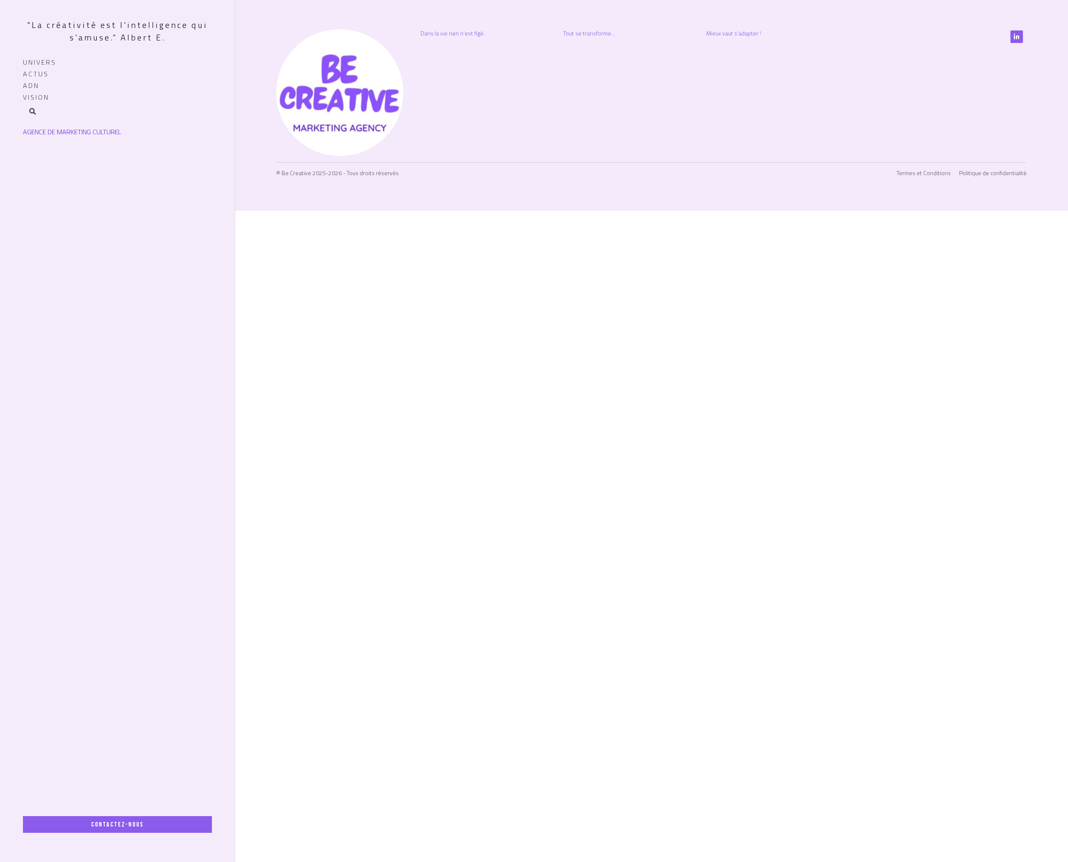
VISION (36, 97)
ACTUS (36, 74)
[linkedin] (1016, 763)
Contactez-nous (117, 824)
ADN (31, 85)
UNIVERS (39, 62)
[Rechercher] (30, 112)
